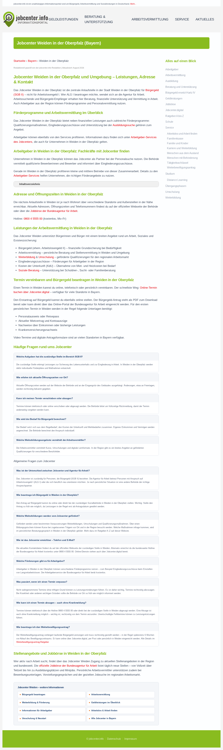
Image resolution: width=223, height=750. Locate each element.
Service (169, 127)
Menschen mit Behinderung (182, 157)
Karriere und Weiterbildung (182, 148)
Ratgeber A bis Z (174, 116)
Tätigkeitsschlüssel (177, 162)
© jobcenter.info (95, 738)
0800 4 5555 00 (33, 218)
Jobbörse (170, 104)
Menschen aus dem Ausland (183, 153)
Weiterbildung (26, 257)
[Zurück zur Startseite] (25, 19)
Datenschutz (114, 738)
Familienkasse (175, 138)
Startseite (19, 60)
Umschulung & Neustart (34, 718)
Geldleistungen (173, 98)
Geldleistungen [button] (63, 19)
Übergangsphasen (175, 186)
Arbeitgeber (171, 69)
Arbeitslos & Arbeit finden (104, 710)
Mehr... (133, 4)
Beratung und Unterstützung (181, 87)
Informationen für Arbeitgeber (37, 710)
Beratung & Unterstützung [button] (99, 19)
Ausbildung (171, 81)
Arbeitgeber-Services (26, 175)
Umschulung (46, 257)
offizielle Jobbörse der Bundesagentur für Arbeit (68, 665)
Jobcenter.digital (174, 110)
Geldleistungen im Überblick (105, 702)
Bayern (32, 60)
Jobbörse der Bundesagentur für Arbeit (53, 211)
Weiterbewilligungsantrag (181, 167)
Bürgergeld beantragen (33, 694)
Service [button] (182, 19)
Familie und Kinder (177, 143)
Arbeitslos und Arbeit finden (182, 133)
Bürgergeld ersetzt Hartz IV (180, 92)
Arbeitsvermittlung (150, 19)
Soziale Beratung (28, 270)
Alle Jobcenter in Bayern (103, 718)
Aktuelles (205, 19)
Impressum (130, 738)
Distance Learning (177, 180)
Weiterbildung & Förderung (36, 702)
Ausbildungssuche (124, 125)
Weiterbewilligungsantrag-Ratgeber (32, 642)
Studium (170, 173)
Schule (169, 121)
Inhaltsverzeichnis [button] (29, 184)
